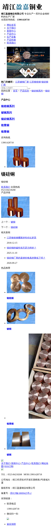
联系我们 (11, 43)
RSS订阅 (8, 466)
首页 (15, 91)
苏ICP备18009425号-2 (20, 493)
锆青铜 (5, 125)
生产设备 (11, 37)
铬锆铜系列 (8, 106)
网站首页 (11, 25)
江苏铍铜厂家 (22, 82)
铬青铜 (5, 131)
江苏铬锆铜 (35, 82)
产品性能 (11, 40)
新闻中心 (11, 31)
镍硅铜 (14, 227)
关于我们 (11, 28)
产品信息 (24, 91)
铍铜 (13, 222)
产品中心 (11, 34)
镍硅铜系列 (37, 91)
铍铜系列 (6, 112)
